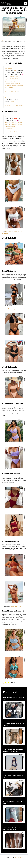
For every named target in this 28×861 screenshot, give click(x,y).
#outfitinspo (8, 85)
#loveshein (8, 82)
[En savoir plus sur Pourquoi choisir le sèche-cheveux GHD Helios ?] (14, 788)
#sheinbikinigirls (14, 76)
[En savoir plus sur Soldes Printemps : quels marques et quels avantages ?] (14, 710)
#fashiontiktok (15, 85)
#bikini (12, 83)
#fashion (11, 87)
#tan (15, 83)
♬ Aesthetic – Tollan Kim (11, 132)
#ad (16, 80)
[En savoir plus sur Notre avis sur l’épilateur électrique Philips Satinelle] (14, 814)
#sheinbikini (8, 78)
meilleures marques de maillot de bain (16, 309)
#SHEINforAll (18, 124)
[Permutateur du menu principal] (25, 3)
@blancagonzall (9, 98)
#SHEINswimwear (9, 122)
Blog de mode (4, 40)
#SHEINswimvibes (9, 124)
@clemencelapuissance (11, 117)
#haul (21, 85)
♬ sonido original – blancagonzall (14, 105)
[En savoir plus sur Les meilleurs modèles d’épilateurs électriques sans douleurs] (14, 840)
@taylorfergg (8, 68)
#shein (13, 80)
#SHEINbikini (18, 122)
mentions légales (18, 857)
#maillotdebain (9, 128)
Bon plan (10, 40)
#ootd (18, 83)
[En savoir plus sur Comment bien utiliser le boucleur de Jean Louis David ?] (14, 736)
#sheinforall (8, 80)
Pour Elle (16, 40)
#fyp (12, 82)
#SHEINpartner (11, 126)
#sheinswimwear (16, 78)
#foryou (16, 82)
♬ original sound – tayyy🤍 (12, 91)
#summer (7, 83)
